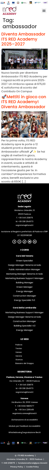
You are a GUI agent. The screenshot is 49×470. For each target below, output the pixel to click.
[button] (44, 10)
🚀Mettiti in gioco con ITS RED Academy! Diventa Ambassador (23, 102)
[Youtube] (29, 241)
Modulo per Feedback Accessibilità (24, 426)
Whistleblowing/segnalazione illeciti (24, 432)
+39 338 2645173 (25, 221)
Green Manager (24, 286)
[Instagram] (19, 241)
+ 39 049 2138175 (25, 384)
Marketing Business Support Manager (24, 278)
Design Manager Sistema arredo (24, 265)
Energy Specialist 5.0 (24, 300)
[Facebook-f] (14, 241)
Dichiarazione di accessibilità (24, 419)
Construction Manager (24, 295)
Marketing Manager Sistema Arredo (24, 273)
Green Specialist (24, 260)
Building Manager (24, 282)
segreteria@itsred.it (24, 225)
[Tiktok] (24, 241)
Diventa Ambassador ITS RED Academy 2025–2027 (23, 39)
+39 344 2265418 (26, 409)
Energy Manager (24, 291)
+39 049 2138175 (25, 217)
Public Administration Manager (24, 269)
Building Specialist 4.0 (24, 325)
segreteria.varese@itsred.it (24, 413)
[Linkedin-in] (35, 241)
